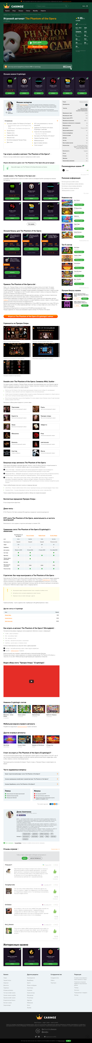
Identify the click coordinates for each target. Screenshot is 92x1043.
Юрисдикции (30, 995)
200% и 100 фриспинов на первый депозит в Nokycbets (80, 302)
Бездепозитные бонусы (9, 1000)
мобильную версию (22, 726)
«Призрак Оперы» (24, 104)
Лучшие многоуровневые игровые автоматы (72, 184)
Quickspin (20, 746)
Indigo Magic (6, 746)
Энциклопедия (7, 1005)
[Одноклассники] (54, 804)
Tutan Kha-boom (77, 271)
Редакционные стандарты (80, 992)
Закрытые (5, 983)
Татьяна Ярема (18, 842)
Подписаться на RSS (50, 1036)
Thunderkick (76, 257)
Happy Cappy (77, 224)
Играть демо (10, 711)
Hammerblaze (77, 263)
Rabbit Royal (42, 535)
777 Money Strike (78, 208)
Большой (44, 241)
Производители (31, 978)
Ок (68, 1040)
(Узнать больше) (61, 1040)
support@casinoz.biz (67, 1)
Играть (10, 93)
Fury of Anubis (30, 535)
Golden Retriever (78, 232)
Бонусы (21, 10)
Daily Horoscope (8, 621)
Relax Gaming (77, 201)
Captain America (8, 618)
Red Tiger (76, 209)
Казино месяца (31, 992)
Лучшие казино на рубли (9, 995)
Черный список (7, 980)
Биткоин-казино (7, 1002)
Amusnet (48, 746)
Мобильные (30, 1002)
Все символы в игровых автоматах (70, 188)
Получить (12, 249)
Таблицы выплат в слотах (68, 190)
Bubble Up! (76, 216)
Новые (5, 978)
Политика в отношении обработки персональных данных (80, 983)
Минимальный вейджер (10, 241)
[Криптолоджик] (86, 105)
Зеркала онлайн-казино (9, 997)
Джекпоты (6, 985)
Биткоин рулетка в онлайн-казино (70, 181)
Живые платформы (32, 985)
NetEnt (33, 746)
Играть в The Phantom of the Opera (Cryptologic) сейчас (30, 316)
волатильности (46, 580)
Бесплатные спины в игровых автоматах (72, 186)
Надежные (6, 988)
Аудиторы (29, 1000)
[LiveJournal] (50, 804)
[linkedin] (17, 815)
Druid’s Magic (53, 535)
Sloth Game (76, 247)
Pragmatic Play (77, 217)
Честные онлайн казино (9, 992)
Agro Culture (77, 200)
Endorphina (76, 249)
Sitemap (76, 995)
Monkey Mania (8, 615)
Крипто (29, 983)
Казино (7, 10)
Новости (43, 10)
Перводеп (25, 241)
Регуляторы (30, 997)
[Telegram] (56, 804)
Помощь (76, 987)
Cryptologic (6, 717)
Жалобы (35, 10)
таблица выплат (15, 650)
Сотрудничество (55, 978)
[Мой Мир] (52, 804)
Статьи (28, 10)
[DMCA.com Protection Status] (45, 1032)
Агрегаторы (30, 988)
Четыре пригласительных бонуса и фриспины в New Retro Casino (81, 294)
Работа (52, 980)
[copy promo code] (12, 90)
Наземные (29, 990)
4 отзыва (78, 20)
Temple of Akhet (77, 255)
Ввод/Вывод (30, 980)
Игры (14, 10)
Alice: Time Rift (77, 279)
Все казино (31, 224)
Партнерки (53, 983)
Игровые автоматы (8, 990)
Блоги (28, 1005)
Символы (5, 300)
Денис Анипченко (10, 112)
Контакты (76, 990)
